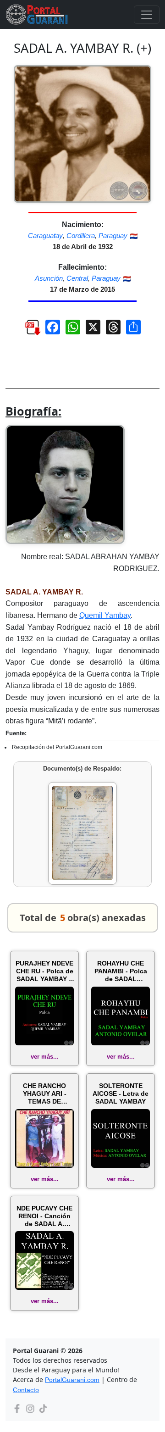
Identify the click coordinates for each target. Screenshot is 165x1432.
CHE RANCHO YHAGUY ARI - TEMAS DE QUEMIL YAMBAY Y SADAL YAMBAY (44, 1093)
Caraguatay (45, 235)
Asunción (49, 278)
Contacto (26, 1389)
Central (77, 278)
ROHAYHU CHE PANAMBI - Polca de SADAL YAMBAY (120, 971)
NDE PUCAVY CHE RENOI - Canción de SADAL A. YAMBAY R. (44, 1215)
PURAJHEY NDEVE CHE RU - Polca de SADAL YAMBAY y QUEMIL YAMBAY (44, 971)
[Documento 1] (82, 833)
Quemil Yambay (105, 615)
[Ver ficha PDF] (28, 330)
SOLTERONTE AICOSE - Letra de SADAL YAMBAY (120, 1093)
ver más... (45, 1056)
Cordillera (80, 235)
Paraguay (113, 235)
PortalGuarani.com (72, 1379)
